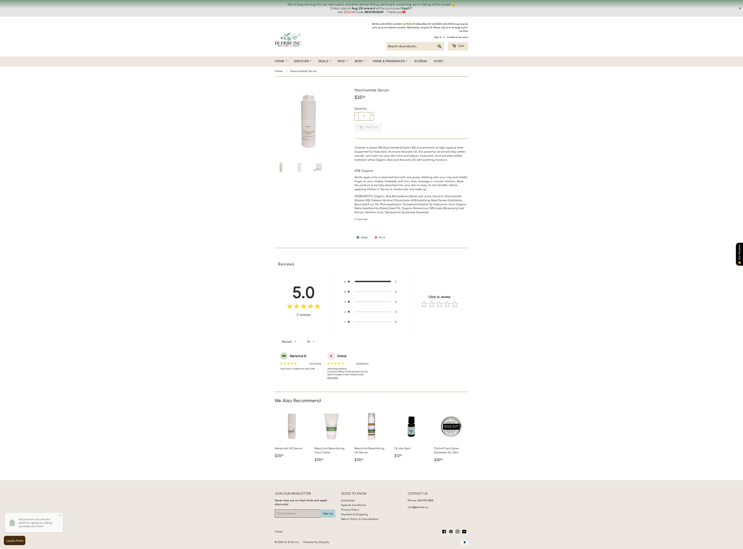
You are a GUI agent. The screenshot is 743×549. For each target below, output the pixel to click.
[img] (304, 307)
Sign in (438, 37)
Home (278, 71)
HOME (280, 61)
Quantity (360, 108)
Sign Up (328, 513)
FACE (342, 61)
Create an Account (457, 37)
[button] (371, 281)
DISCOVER (302, 61)
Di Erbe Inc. (292, 542)
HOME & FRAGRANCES (389, 61)
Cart (460, 46)
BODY (359, 61)
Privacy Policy (350, 510)
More (438, 61)
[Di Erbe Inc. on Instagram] (458, 532)
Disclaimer (348, 500)
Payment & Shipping (354, 514)
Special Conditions (353, 505)
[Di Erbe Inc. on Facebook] (444, 532)
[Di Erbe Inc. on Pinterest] (451, 532)
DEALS (323, 61)
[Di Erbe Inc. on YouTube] (464, 532)
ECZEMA (420, 61)
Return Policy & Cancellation (359, 519)
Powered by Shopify (316, 542)
